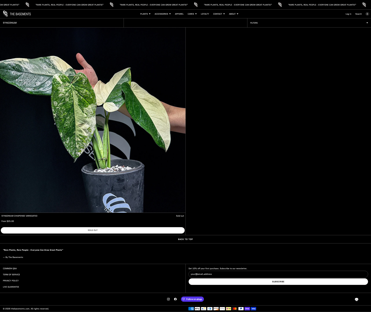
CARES (191, 13)
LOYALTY (205, 13)
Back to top (185, 239)
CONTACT (217, 13)
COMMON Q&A (10, 268)
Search (358, 13)
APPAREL (179, 13)
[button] (356, 299)
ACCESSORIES (161, 13)
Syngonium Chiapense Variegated (19, 215)
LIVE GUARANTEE (11, 286)
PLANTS (144, 13)
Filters (254, 22)
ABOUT (232, 13)
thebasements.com (20, 308)
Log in (348, 13)
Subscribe (278, 281)
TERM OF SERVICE (11, 274)
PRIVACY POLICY (11, 280)
